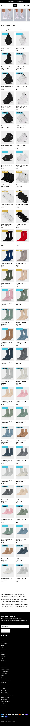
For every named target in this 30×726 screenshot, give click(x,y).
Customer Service (5, 680)
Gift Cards (3, 660)
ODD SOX (6, 721)
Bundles (3, 654)
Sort (21, 30)
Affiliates (3, 682)
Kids (2, 652)
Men (2, 647)
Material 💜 (14, 721)
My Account (4, 673)
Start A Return (4, 671)
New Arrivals (4, 643)
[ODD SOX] (15, 5)
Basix (2, 645)
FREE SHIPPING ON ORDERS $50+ (15, 1)
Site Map (3, 706)
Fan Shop (3, 656)
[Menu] (1, 5)
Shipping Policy (5, 697)
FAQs (2, 675)
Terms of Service (5, 701)
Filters (9, 30)
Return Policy (4, 699)
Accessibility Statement (7, 695)
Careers (3, 678)
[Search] (4, 5)
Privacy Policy (4, 693)
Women (3, 650)
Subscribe (5, 631)
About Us (3, 690)
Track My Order (5, 669)
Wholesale (4, 703)
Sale (2, 658)
